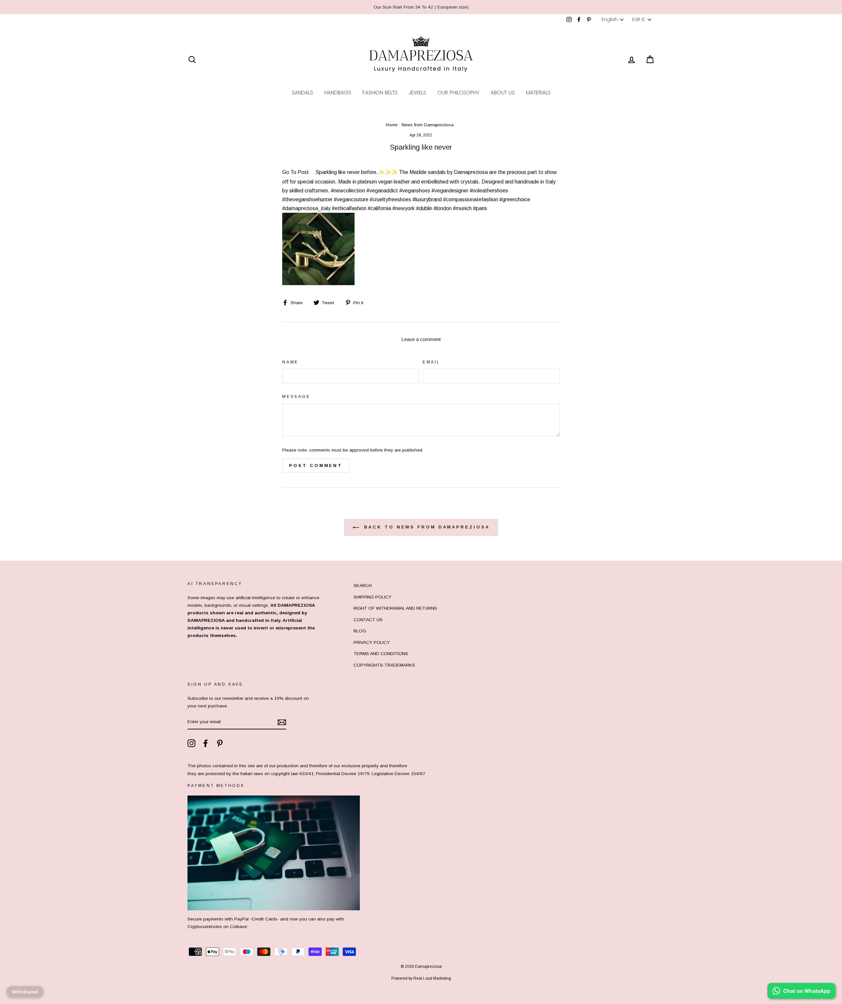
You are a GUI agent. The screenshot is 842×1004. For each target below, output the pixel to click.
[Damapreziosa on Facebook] (206, 743)
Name (290, 362)
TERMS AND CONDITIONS (381, 653)
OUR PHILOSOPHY (458, 92)
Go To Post (295, 172)
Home (392, 124)
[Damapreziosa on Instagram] (191, 743)
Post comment (315, 465)
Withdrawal (25, 991)
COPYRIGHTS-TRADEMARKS (384, 665)
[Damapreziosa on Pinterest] (220, 743)
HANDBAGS (337, 92)
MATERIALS (538, 92)
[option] (421, 7)
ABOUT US (503, 92)
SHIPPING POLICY (372, 597)
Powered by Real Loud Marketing (421, 978)
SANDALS (302, 92)
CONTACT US (368, 619)
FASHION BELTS (380, 92)
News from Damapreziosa (428, 124)
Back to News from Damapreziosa (426, 527)
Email (431, 362)
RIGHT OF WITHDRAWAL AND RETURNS (395, 608)
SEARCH (363, 585)
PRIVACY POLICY (372, 642)
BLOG (360, 630)
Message (296, 396)
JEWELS (417, 92)
